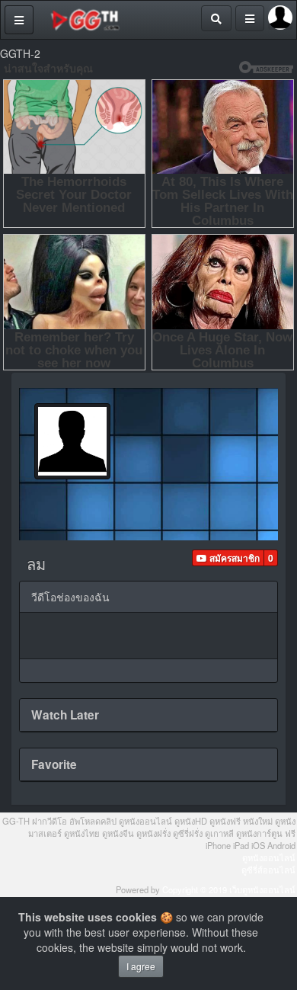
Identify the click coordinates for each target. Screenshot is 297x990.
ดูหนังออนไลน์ (268, 857)
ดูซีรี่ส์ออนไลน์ (268, 869)
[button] (228, 557)
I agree (140, 966)
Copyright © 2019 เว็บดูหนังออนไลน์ (228, 889)
